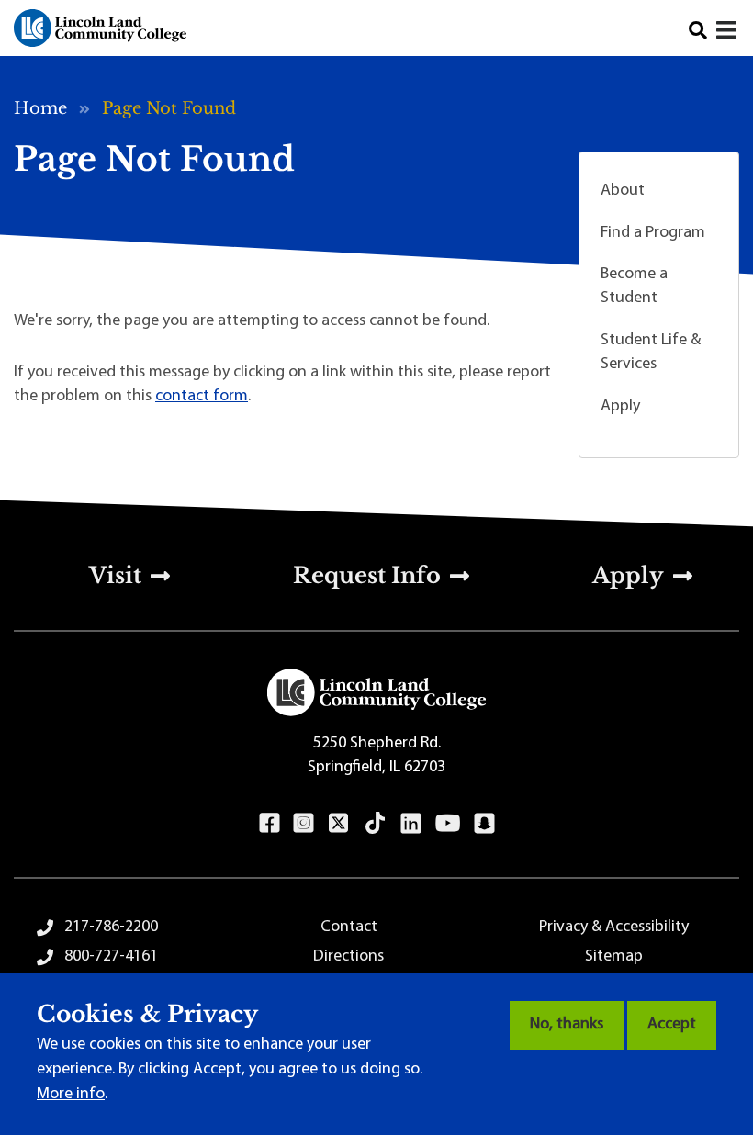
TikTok (376, 823)
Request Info (367, 575)
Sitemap (614, 957)
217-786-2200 (111, 927)
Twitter (339, 823)
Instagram (303, 822)
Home (40, 108)
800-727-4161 (111, 957)
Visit (115, 575)
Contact (348, 927)
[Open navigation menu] (727, 32)
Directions (348, 957)
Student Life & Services (651, 352)
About (623, 191)
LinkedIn (411, 822)
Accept (671, 1025)
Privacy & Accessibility (614, 927)
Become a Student (634, 286)
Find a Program (653, 233)
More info (71, 1094)
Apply (620, 407)
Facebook (269, 822)
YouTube (447, 822)
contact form (201, 396)
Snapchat (484, 822)
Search (698, 30)
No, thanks (566, 1025)
